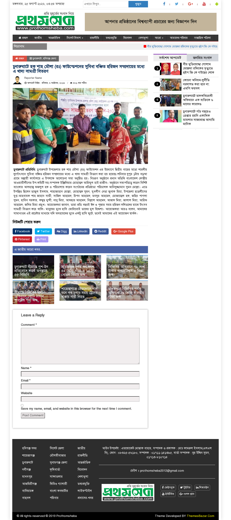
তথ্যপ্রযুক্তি (111, 38)
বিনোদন (127, 38)
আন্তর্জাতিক (54, 38)
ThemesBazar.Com (200, 516)
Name (26, 368)
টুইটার (186, 487)
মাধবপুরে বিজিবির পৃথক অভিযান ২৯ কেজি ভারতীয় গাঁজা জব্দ (126, 293)
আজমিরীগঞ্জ (29, 484)
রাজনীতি (94, 38)
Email (25, 380)
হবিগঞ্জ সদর (29, 448)
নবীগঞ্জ (26, 469)
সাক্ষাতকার (56, 477)
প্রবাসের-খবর (85, 498)
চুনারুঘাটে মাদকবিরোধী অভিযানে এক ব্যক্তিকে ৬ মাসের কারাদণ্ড (198, 100)
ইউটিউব (169, 494)
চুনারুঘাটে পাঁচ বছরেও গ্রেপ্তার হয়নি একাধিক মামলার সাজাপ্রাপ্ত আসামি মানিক (199, 117)
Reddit (101, 231)
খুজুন (138, 4)
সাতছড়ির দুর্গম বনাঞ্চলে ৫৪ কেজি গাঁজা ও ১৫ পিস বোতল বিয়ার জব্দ (79, 271)
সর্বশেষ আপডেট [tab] (170, 58)
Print (43, 239)
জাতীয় (38, 38)
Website (26, 393)
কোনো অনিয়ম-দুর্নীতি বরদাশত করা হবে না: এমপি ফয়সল (196, 84)
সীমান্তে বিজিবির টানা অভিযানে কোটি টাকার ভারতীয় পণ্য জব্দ (29, 296)
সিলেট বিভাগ (74, 38)
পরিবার (54, 498)
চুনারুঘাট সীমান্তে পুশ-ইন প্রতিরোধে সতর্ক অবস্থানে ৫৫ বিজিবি (31, 271)
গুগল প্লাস (188, 494)
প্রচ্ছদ (24, 38)
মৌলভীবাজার (58, 455)
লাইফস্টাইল (85, 491)
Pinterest (23, 239)
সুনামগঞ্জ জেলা (58, 462)
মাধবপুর (27, 477)
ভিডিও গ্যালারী (58, 484)
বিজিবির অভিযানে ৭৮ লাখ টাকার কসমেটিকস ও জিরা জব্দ (126, 271)
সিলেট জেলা (57, 448)
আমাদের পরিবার (179, 38)
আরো (158, 38)
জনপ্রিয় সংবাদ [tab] (202, 58)
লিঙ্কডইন (204, 487)
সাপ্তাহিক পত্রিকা (202, 38)
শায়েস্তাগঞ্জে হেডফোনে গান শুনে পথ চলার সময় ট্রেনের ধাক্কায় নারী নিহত (79, 293)
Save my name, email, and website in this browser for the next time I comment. (76, 409)
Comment (29, 325)
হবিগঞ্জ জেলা (49, 58)
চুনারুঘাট (37, 58)
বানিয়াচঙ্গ (28, 491)
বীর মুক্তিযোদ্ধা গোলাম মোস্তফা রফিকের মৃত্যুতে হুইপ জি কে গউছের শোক (179, 46)
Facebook (23, 231)
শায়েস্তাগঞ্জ (28, 455)
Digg (63, 231)
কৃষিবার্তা (55, 469)
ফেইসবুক (169, 487)
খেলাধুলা (143, 38)
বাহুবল (26, 498)
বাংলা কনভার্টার (59, 491)
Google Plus (125, 231)
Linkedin (81, 231)
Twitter (45, 231)
